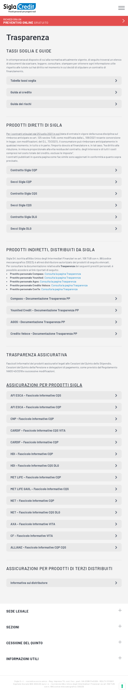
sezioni (12, 627)
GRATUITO (25, 21)
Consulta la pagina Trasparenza (63, 273)
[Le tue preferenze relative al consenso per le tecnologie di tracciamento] (122, 686)
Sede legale (17, 611)
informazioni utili (22, 659)
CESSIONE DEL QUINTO (24, 643)
